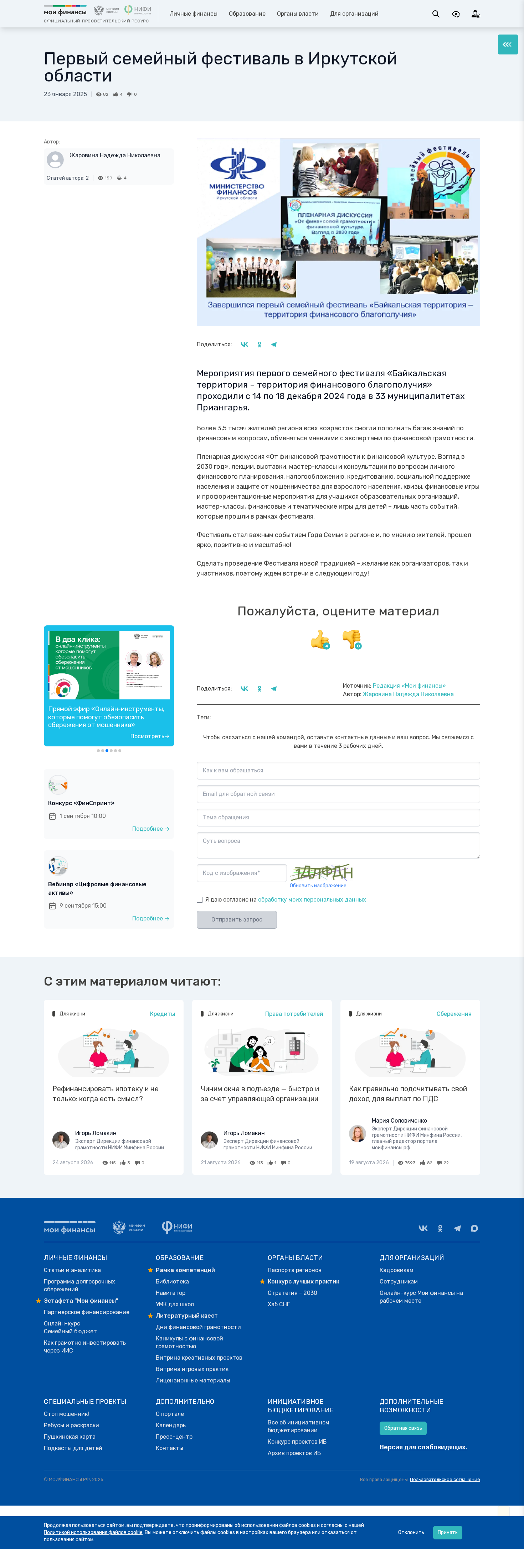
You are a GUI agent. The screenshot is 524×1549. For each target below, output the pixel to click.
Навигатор (170, 1293)
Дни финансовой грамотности (198, 1327)
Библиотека (172, 1281)
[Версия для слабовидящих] (456, 14)
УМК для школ (175, 1304)
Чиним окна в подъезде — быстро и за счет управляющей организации (260, 1094)
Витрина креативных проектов (199, 1357)
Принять (448, 1532)
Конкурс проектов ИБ (297, 1441)
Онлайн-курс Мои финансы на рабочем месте (421, 1297)
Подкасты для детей (73, 1448)
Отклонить (411, 1532)
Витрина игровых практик (192, 1369)
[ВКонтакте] (423, 1228)
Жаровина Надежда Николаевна (115, 155)
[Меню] (508, 44)
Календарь (171, 1425)
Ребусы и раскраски (71, 1425)
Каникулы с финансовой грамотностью (189, 1342)
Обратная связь (403, 1428)
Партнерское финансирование (86, 1312)
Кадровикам (396, 1270)
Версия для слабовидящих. (423, 1447)
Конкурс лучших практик (303, 1281)
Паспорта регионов (295, 1270)
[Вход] (476, 14)
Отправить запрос (236, 919)
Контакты (169, 1448)
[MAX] (474, 1228)
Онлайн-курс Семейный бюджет (70, 1327)
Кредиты (162, 1013)
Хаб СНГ (279, 1304)
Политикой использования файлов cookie (93, 1532)
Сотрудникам (399, 1281)
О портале (170, 1414)
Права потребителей (294, 1013)
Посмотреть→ (150, 736)
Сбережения (454, 1013)
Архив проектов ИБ (294, 1453)
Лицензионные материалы (193, 1380)
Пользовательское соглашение (445, 1479)
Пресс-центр (174, 1436)
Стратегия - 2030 (292, 1293)
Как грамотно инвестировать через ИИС (85, 1346)
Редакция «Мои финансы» (409, 685)
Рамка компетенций (185, 1270)
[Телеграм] (457, 1228)
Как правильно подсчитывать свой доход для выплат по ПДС (408, 1094)
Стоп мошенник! (66, 1414)
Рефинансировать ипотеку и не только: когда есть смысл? (105, 1094)
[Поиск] (436, 14)
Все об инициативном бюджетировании (298, 1426)
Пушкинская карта (70, 1436)
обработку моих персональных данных (312, 899)
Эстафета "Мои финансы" (81, 1300)
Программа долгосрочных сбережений (79, 1285)
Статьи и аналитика (72, 1270)
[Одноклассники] (440, 1228)
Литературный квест (187, 1315)
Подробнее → (151, 828)
